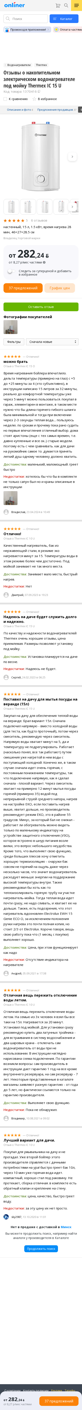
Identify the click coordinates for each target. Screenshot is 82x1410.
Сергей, (16, 677)
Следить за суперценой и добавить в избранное (45, 272)
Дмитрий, (17, 595)
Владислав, (18, 512)
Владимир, (18, 1118)
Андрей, (16, 973)
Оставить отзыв (41, 306)
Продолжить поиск (41, 1249)
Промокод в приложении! (28, 29)
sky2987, (16, 1217)
